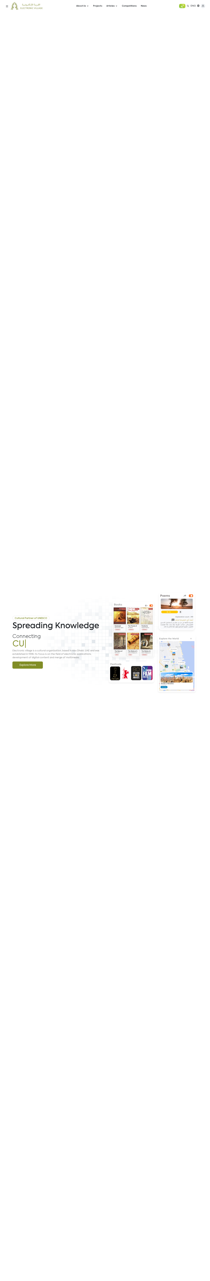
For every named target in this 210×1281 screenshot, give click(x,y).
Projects (97, 6)
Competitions (129, 6)
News (144, 6)
